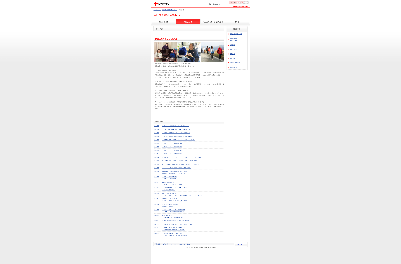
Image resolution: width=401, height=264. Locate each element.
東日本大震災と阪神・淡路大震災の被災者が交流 (176, 129)
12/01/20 (156, 210)
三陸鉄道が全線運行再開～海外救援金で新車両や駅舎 (177, 136)
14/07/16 (156, 133)
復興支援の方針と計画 (236, 34)
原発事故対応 (233, 67)
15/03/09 (156, 126)
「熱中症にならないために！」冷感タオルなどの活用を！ (178, 224)
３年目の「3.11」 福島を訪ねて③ (172, 147)
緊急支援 (158, 244)
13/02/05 (156, 182)
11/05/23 (156, 233)
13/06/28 (156, 171)
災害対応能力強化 (235, 63)
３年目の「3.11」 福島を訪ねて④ (172, 143)
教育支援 (232, 54)
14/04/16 (156, 140)
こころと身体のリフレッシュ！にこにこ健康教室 (176, 133)
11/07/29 (156, 224)
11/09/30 (156, 215)
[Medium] (242, 2)
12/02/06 (156, 204)
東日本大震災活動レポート (169, 10)
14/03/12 (156, 143)
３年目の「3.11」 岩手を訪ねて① (172, 154)
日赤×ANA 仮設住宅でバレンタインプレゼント (175, 126)
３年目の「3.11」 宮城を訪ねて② (172, 150)
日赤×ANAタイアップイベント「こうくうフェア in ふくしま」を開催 (181, 157)
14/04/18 (156, 136)
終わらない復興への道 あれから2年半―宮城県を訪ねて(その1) (180, 164)
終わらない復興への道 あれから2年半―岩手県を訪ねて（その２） (181, 161)
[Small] (238, 2)
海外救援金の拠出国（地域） (234, 39)
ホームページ (157, 10)
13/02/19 (156, 177)
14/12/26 (156, 129)
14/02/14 (156, 157)
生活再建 (232, 45)
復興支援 (165, 244)
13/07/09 (156, 168)
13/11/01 (156, 161)
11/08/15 (156, 221)
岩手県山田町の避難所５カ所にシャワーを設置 (175, 221)
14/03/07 (156, 154)
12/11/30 (156, 187)
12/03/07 (156, 199)
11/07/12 (156, 227)
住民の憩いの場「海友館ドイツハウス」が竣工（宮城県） (178, 140)
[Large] (246, 2)
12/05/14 (156, 193)
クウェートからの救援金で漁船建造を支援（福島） (176, 168)
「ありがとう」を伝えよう (177, 244)
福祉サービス (233, 49)
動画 (188, 244)
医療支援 (232, 58)
